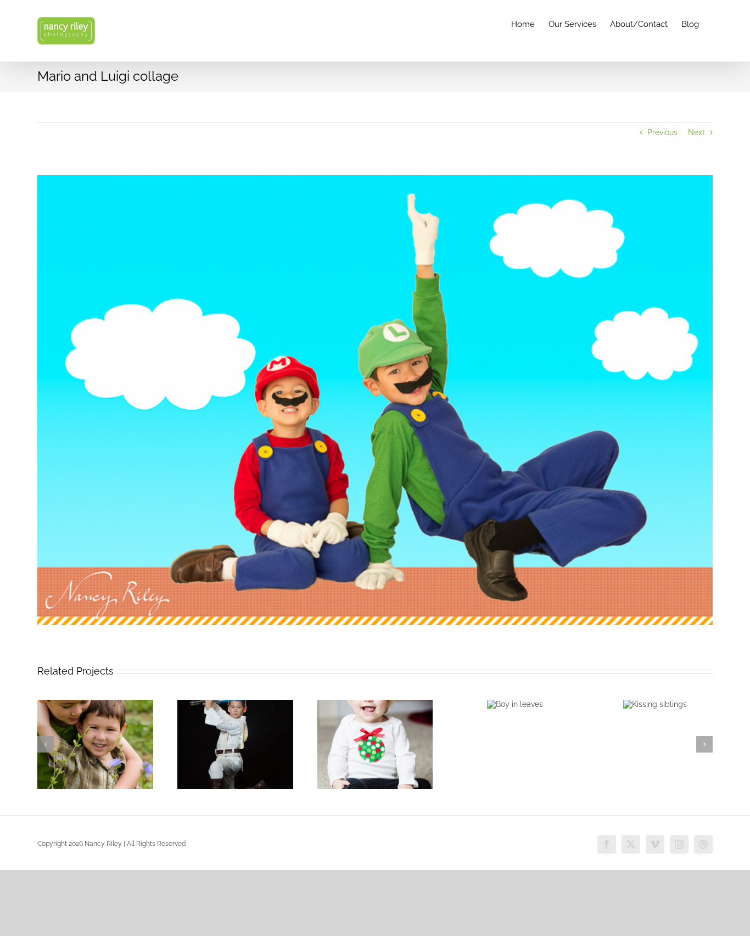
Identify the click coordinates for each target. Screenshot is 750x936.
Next (696, 132)
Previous (662, 132)
